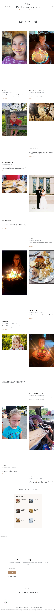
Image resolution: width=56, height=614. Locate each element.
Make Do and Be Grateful (35, 310)
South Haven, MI (33, 476)
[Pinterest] (7, 6)
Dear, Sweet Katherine (8, 377)
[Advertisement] (28, 544)
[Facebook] (5, 6)
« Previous (20, 489)
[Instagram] (12, 6)
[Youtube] (9, 6)
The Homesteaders (28, 5)
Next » (36, 489)
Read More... (5, 98)
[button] (52, 7)
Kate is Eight (5, 90)
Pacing (4, 465)
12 (33, 489)
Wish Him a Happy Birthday (36, 393)
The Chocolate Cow (34, 148)
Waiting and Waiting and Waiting (37, 90)
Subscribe (11, 572)
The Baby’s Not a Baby (7, 162)
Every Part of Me (6, 220)
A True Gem (5, 321)
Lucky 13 (31, 238)
